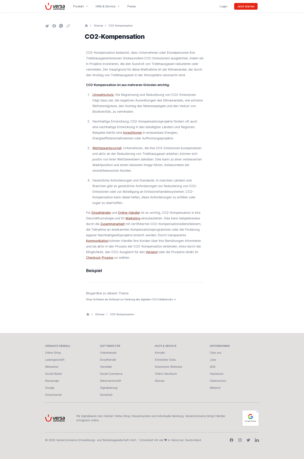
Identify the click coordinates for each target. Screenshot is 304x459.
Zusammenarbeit (112, 224)
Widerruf (215, 387)
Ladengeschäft (55, 359)
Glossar (98, 25)
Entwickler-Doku (165, 359)
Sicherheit (106, 395)
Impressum (216, 373)
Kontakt (160, 352)
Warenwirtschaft (110, 380)
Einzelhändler (101, 212)
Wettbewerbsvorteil (106, 148)
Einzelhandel (108, 359)
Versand (151, 252)
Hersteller (106, 366)
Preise (131, 6)
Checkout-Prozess (99, 257)
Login (223, 6)
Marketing (132, 218)
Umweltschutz (103, 95)
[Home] (86, 25)
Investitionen (132, 132)
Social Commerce (111, 373)
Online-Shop (53, 352)
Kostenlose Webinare (168, 366)
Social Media (53, 373)
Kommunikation (97, 241)
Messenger (52, 380)
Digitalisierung (108, 387)
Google (49, 387)
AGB (212, 366)
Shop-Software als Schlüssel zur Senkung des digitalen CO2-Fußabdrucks (131, 299)
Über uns (215, 352)
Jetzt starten (246, 6)
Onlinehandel (108, 352)
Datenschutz (218, 380)
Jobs (213, 359)
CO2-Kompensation (121, 25)
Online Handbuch (166, 373)
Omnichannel (53, 395)
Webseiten (52, 366)
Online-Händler (129, 212)
